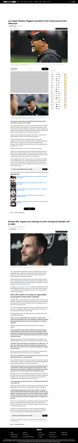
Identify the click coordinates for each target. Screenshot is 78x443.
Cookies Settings (53, 436)
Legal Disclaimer (14, 436)
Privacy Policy (41, 434)
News (18, 1)
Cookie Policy (64, 434)
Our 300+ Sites (52, 432)
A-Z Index (40, 436)
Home (11, 212)
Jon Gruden (20, 145)
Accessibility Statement (28, 436)
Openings (25, 432)
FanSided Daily (13, 434)
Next (45, 69)
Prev (14, 69)
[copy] (17, 29)
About (11, 432)
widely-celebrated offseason (23, 286)
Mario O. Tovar (13, 26)
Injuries (44, 1)
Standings (36, 1)
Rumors (25, 1)
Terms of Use (52, 434)
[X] (71, 1)
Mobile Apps (64, 432)
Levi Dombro (13, 229)
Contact (40, 432)
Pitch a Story (25, 434)
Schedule (31, 1)
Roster (40, 1)
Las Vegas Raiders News (19, 212)
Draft (22, 1)
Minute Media (9, 439)
